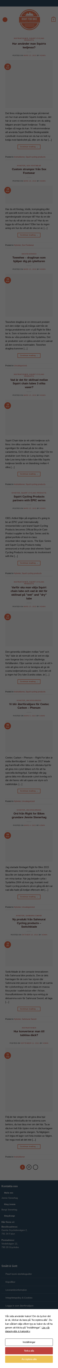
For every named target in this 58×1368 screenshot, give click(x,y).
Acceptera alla (29, 1359)
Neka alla (29, 1350)
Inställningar (29, 1342)
